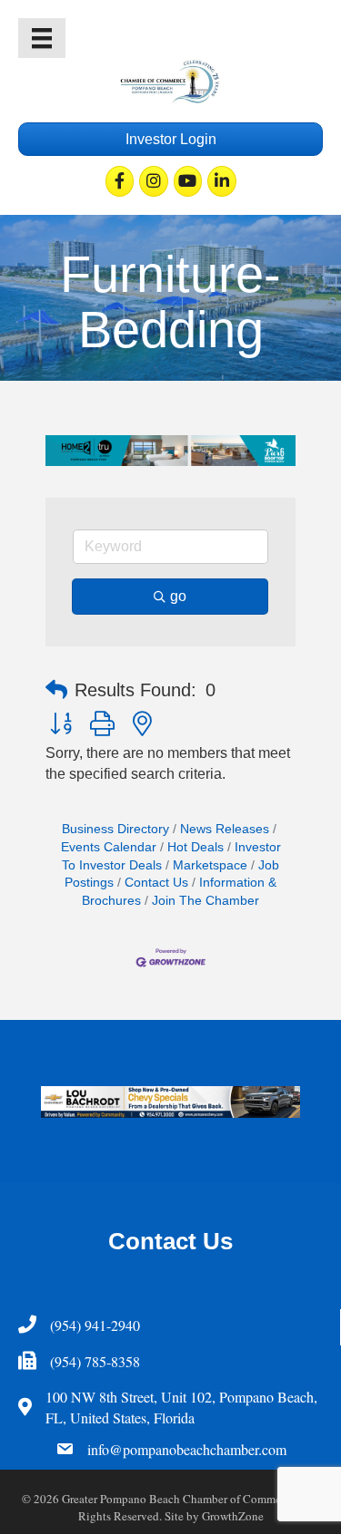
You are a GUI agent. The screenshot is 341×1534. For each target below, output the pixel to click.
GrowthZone (233, 1516)
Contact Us (156, 882)
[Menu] (41, 38)
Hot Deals (195, 847)
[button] (56, 690)
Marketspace (210, 865)
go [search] (178, 596)
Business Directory (115, 829)
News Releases (224, 829)
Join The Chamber (205, 901)
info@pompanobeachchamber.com (186, 1449)
